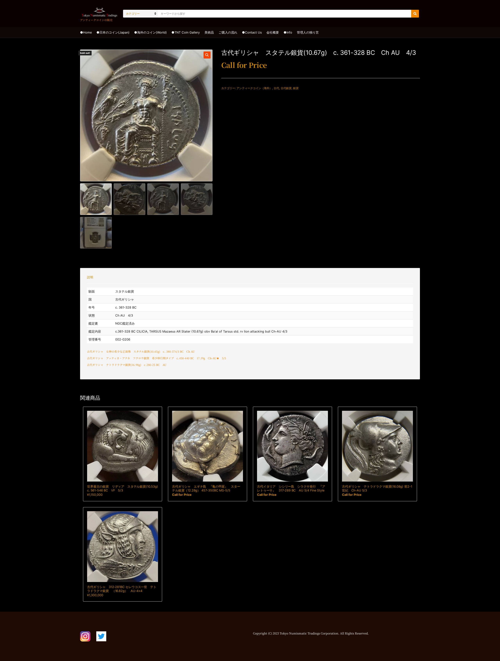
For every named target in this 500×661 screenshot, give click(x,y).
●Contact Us (252, 32)
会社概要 (272, 32)
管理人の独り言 (308, 32)
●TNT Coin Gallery (185, 32)
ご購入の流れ (228, 32)
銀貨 (296, 88)
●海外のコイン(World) (150, 32)
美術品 (209, 32)
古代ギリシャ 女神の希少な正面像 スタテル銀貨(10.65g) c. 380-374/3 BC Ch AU (141, 351)
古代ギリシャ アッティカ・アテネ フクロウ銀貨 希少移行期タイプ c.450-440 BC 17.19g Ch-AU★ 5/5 (156, 358)
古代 (276, 88)
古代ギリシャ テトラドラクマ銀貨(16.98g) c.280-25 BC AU (126, 365)
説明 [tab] (90, 277)
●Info (288, 32)
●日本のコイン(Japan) (112, 32)
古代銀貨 (286, 88)
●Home (86, 32)
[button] (207, 55)
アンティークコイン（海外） (254, 88)
